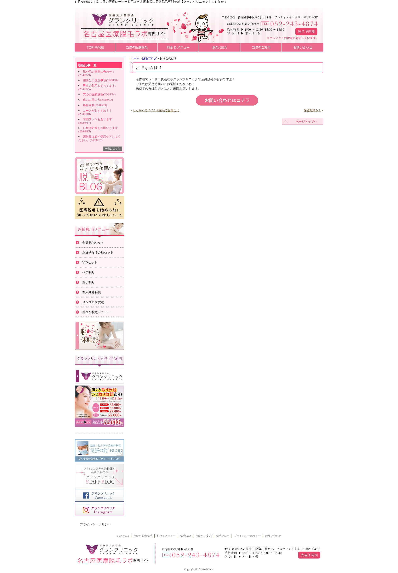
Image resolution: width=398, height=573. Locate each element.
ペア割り (88, 272)
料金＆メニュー (166, 536)
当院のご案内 (203, 536)
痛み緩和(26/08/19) (95, 105)
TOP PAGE (123, 535)
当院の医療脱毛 (142, 536)
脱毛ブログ (149, 58)
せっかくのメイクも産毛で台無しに (156, 110)
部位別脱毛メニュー (96, 312)
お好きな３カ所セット (97, 252)
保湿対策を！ (312, 110)
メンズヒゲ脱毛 (93, 302)
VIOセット (89, 262)
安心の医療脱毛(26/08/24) (99, 94)
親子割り (88, 282)
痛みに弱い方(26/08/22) (98, 99)
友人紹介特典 (91, 292)
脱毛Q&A (185, 536)
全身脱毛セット (93, 242)
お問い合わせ (273, 536)
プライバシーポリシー (95, 524)
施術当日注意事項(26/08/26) (101, 80)
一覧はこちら (112, 148)
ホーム (135, 58)
